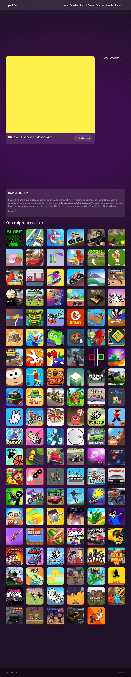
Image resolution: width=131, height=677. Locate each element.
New (66, 5)
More (118, 5)
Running (100, 5)
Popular (74, 5)
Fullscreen (84, 138)
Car (82, 5)
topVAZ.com (13, 5)
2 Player (90, 5)
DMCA (122, 672)
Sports (109, 5)
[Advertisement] (65, 36)
